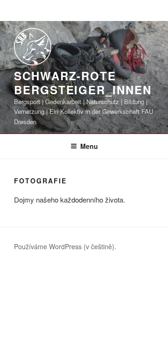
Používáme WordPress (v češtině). (65, 246)
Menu (89, 146)
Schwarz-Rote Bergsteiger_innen (83, 83)
